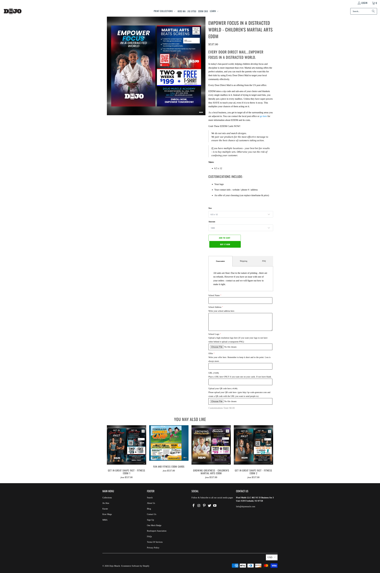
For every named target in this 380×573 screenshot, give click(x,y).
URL (213, 373)
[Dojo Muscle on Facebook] (193, 506)
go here (263, 116)
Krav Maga (107, 514)
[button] (165, 11)
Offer (210, 353)
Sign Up (150, 520)
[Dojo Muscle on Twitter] (209, 506)
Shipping (243, 261)
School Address (214, 307)
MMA (104, 520)
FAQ (264, 261)
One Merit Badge (154, 525)
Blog (149, 509)
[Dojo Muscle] (12, 11)
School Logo (213, 334)
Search (150, 498)
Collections (107, 498)
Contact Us (151, 514)
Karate (105, 509)
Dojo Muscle (114, 566)
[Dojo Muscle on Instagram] (199, 506)
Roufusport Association (156, 531)
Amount (211, 221)
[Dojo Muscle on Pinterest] (204, 506)
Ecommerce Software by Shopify (135, 566)
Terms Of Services (155, 542)
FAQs (149, 536)
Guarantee (220, 261)
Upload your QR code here (222, 388)
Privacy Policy (153, 548)
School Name (214, 295)
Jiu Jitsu (105, 503)
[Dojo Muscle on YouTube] (215, 506)
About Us (151, 503)
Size (210, 208)
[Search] (373, 11)
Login (364, 3)
